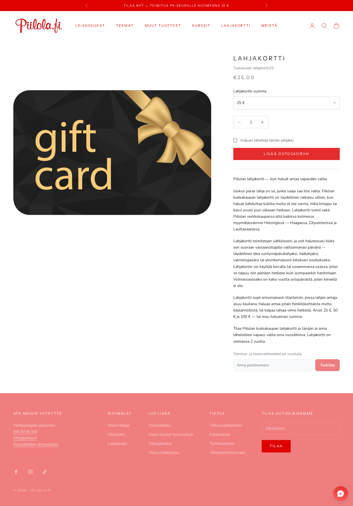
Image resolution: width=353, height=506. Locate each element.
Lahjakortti (235, 25)
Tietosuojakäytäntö (226, 425)
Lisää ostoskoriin (286, 153)
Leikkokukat (90, 25)
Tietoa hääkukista (163, 452)
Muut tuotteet (163, 25)
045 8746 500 (25, 431)
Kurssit (201, 25)
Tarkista (327, 365)
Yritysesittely (159, 425)
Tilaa (276, 446)
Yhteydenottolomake (227, 452)
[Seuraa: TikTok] (44, 472)
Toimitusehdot (222, 443)
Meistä (269, 25)
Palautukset (220, 434)
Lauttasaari (117, 443)
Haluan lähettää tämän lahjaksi (266, 140)
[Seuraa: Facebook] (16, 472)
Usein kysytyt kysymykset (171, 434)
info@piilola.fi (25, 438)
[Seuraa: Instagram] (30, 472)
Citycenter (116, 434)
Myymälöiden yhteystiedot (35, 444)
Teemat (125, 25)
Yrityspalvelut (160, 443)
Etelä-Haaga (118, 425)
